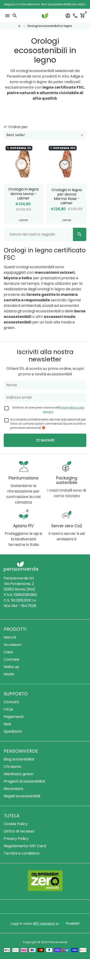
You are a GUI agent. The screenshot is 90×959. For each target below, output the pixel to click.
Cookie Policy (16, 824)
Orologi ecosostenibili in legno (49, 26)
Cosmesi (11, 659)
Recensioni (13, 788)
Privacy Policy (16, 838)
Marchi (10, 637)
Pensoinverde (57, 942)
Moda (9, 674)
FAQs (8, 709)
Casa (8, 652)
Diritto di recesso (19, 831)
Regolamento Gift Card (25, 846)
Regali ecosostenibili (22, 796)
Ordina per (16, 127)
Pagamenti (14, 716)
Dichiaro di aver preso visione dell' (48, 410)
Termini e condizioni (21, 853)
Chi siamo (12, 766)
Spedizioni (12, 731)
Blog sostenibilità (19, 759)
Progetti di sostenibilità (24, 781)
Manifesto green (18, 774)
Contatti (11, 702)
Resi (7, 724)
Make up (11, 666)
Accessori (12, 644)
